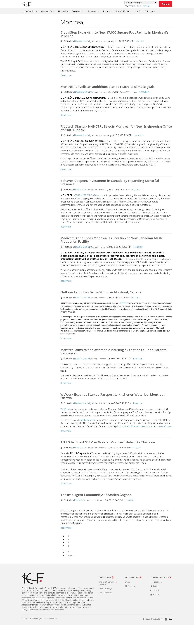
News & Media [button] (122, 11)
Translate (146, 5)
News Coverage (105, 588)
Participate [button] (77, 11)
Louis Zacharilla (92, 500)
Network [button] (62, 11)
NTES (122, 303)
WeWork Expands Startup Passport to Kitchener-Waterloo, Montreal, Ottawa (112, 396)
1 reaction (139, 41)
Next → (71, 555)
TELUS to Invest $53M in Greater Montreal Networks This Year (107, 442)
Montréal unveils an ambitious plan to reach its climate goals (107, 86)
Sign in (166, 4)
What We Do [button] (47, 11)
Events (127, 582)
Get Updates (150, 11)
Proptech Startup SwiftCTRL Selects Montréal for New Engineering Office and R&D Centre (116, 128)
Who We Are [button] (30, 11)
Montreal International (142, 426)
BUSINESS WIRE (84, 195)
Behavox (98, 195)
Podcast (78, 500)
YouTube (156, 594)
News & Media (81, 41)
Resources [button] (93, 11)
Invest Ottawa (164, 426)
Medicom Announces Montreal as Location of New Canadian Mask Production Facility (111, 240)
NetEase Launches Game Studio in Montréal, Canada (100, 292)
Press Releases (105, 592)
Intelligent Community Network (108, 583)
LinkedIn (156, 590)
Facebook (157, 582)
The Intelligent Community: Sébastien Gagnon (96, 495)
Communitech (123, 426)
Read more (66, 75)
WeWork (64, 409)
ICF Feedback (130, 586)
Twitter (156, 586)
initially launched (88, 419)
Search (137, 11)
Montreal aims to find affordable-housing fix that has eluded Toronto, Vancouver (113, 351)
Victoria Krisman (99, 41)
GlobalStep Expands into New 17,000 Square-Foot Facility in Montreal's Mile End (114, 34)
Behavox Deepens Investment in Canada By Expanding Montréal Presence (109, 182)
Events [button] (106, 11)
